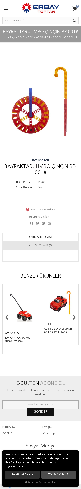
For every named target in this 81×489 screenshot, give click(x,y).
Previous (7, 317)
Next (74, 317)
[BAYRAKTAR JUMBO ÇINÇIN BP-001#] (40, 101)
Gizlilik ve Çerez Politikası (42, 482)
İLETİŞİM (47, 427)
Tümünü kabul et (59, 474)
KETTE (48, 324)
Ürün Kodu (23, 182)
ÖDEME (7, 433)
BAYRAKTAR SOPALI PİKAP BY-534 (18, 339)
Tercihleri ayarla (22, 474)
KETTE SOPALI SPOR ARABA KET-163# (58, 331)
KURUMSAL (9, 427)
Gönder (40, 411)
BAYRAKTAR (40, 160)
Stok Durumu (24, 187)
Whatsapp (48, 433)
